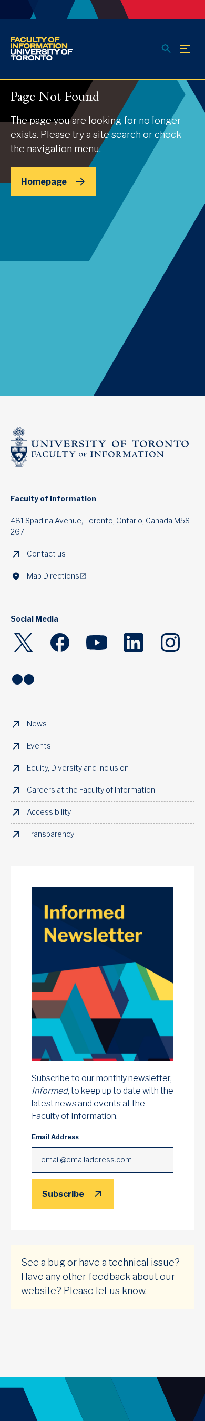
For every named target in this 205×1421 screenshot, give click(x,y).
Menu (185, 48)
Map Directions (53, 576)
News (37, 724)
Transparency (50, 834)
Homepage (44, 181)
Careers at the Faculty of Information (91, 790)
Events (39, 746)
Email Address (55, 1137)
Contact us (46, 554)
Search (166, 48)
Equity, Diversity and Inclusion (78, 768)
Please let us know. (105, 1291)
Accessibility (49, 812)
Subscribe (63, 1194)
